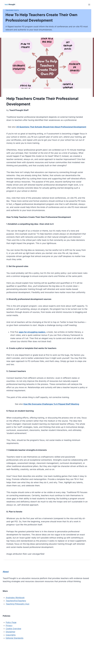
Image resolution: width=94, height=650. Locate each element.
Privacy (9, 625)
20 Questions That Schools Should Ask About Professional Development (51, 127)
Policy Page (11, 622)
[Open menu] (89, 4)
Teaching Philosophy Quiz (17, 604)
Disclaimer (10, 632)
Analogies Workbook (15, 597)
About (6, 571)
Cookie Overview (13, 628)
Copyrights (11, 635)
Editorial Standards (14, 638)
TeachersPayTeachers (16, 601)
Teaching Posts (12, 10)
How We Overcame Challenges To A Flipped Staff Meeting (51, 404)
